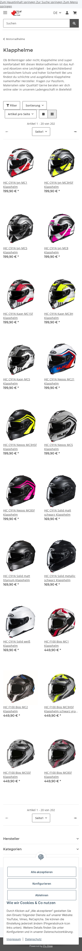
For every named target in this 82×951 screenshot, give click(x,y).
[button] (67, 13)
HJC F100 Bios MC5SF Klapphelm (17, 775)
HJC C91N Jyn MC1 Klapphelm (15, 185)
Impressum (14, 939)
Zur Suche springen (49, 2)
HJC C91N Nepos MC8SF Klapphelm (19, 512)
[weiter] (75, 131)
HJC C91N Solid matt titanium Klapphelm (16, 578)
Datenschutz (33, 939)
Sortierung (33, 105)
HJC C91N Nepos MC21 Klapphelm (59, 381)
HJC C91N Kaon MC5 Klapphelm (16, 381)
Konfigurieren (41, 883)
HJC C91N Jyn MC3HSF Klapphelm (58, 185)
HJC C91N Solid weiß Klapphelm (16, 644)
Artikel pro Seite (19, 114)
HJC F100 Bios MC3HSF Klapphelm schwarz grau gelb (60, 709)
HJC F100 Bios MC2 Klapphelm (15, 709)
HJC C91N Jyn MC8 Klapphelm (56, 250)
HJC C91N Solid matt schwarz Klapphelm (57, 512)
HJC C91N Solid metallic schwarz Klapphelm (59, 578)
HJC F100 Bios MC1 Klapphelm (56, 644)
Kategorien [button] (12, 849)
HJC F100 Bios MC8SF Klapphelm (58, 775)
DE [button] (55, 13)
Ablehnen (41, 895)
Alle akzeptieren (42, 872)
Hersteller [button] (11, 839)
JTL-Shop (48, 946)
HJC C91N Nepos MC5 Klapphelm (58, 447)
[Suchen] (74, 23)
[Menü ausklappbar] (5, 10)
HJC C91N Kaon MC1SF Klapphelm (18, 316)
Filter (13, 105)
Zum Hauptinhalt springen (18, 2)
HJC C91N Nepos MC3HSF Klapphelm (20, 447)
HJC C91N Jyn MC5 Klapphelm (15, 250)
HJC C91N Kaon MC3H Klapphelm (58, 316)
